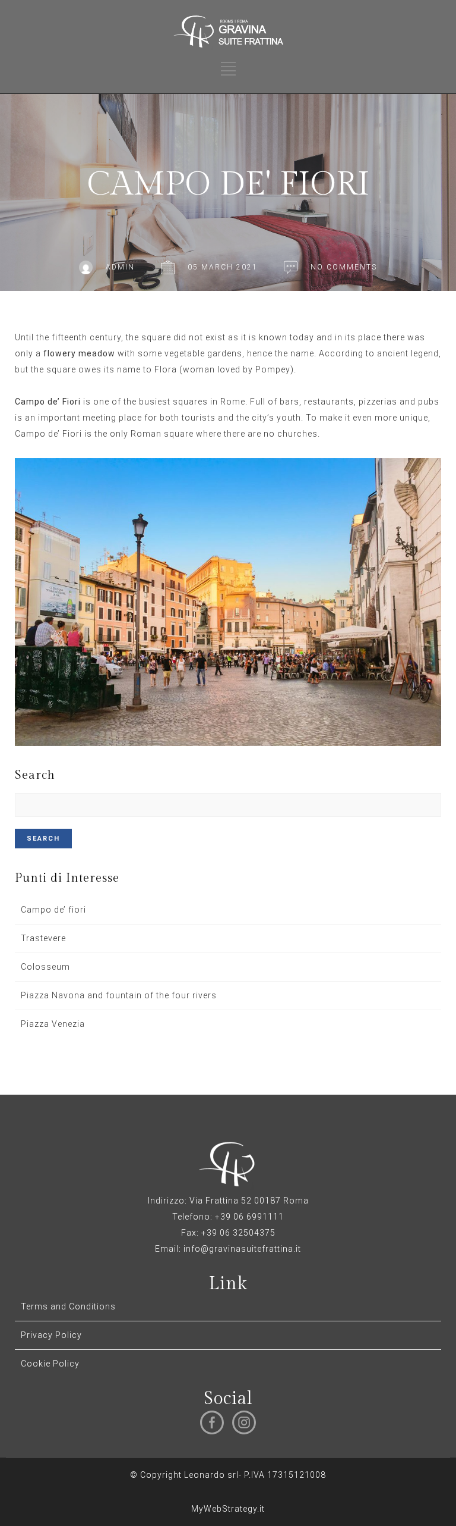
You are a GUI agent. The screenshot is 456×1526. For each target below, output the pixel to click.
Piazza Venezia (53, 1024)
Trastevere (43, 938)
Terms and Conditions (68, 1306)
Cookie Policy (50, 1363)
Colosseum (45, 967)
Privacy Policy (51, 1335)
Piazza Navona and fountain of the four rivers (119, 995)
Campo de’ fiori (53, 909)
